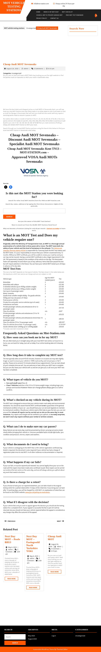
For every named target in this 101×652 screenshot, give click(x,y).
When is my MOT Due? (51, 12)
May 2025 (31, 636)
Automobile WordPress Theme (43, 649)
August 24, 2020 (12, 69)
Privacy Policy (41, 18)
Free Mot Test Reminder (74, 15)
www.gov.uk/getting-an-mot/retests (37, 492)
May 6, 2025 (12, 547)
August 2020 (32, 639)
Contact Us (54, 18)
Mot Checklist (67, 12)
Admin (26, 69)
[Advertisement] (34, 48)
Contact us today (53, 228)
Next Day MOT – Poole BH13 (12, 539)
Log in (54, 636)
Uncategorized (80, 636)
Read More (12, 579)
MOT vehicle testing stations (14, 6)
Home (38, 12)
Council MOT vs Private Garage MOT (49, 15)
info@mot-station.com (41, 4)
